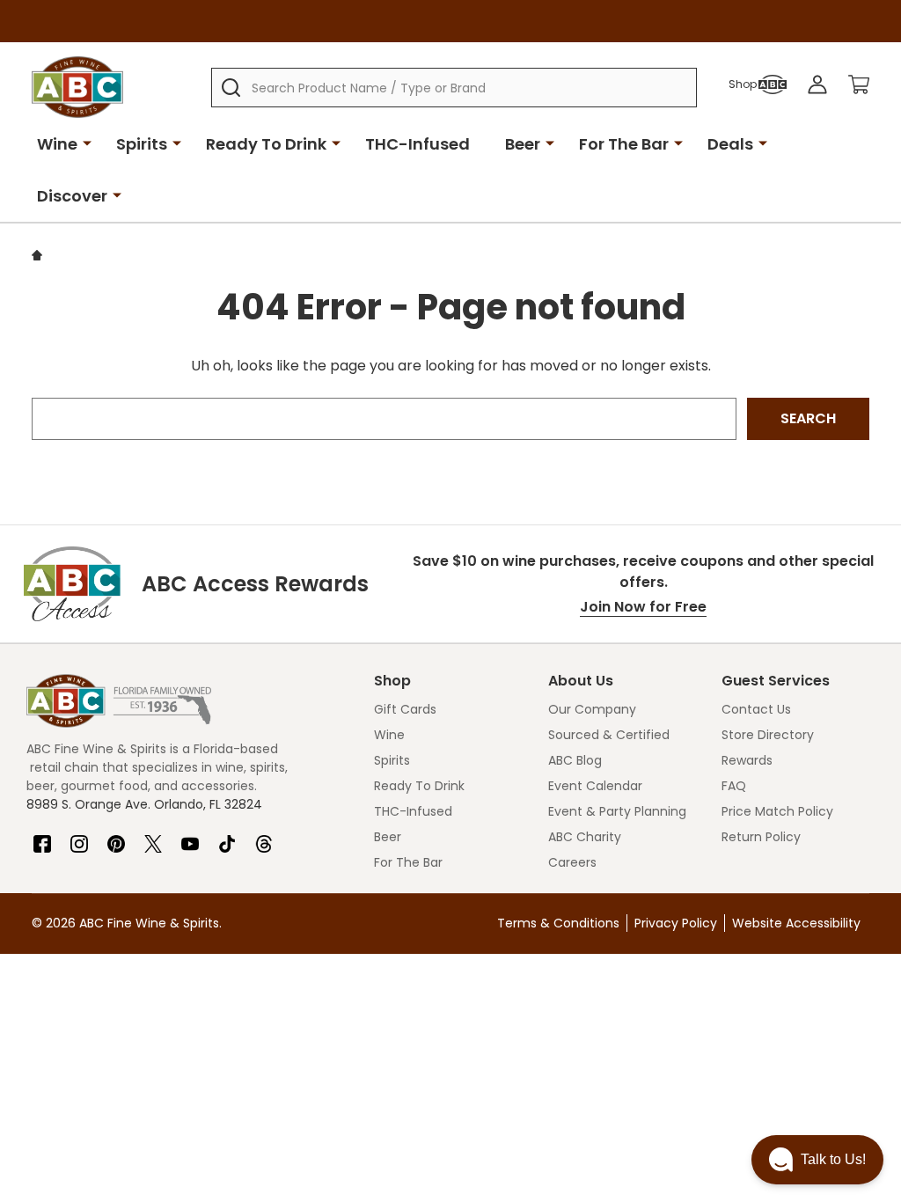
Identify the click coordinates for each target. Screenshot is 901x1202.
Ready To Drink (266, 144)
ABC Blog (575, 760)
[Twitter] (153, 837)
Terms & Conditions (558, 923)
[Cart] (858, 84)
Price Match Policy (777, 811)
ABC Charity (584, 837)
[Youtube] (190, 837)
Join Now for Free (643, 607)
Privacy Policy (675, 923)
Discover (72, 196)
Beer (522, 144)
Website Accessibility (796, 923)
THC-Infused (417, 144)
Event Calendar (595, 786)
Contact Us (756, 709)
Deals (730, 144)
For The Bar (624, 144)
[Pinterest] (116, 837)
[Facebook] (42, 837)
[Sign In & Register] (817, 84)
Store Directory (768, 735)
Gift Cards (405, 709)
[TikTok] (227, 837)
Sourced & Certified (609, 735)
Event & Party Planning (617, 811)
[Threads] (264, 837)
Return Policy (761, 837)
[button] (817, 1159)
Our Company (592, 709)
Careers (572, 862)
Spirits (141, 144)
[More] (87, 142)
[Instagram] (79, 837)
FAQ (734, 786)
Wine (57, 144)
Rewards (747, 760)
